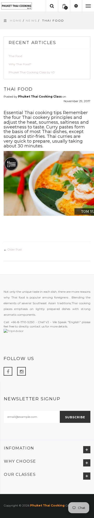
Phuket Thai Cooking (47, 505)
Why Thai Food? (20, 64)
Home (16, 20)
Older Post (14, 249)
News (31, 20)
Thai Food (15, 56)
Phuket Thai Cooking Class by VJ (31, 72)
